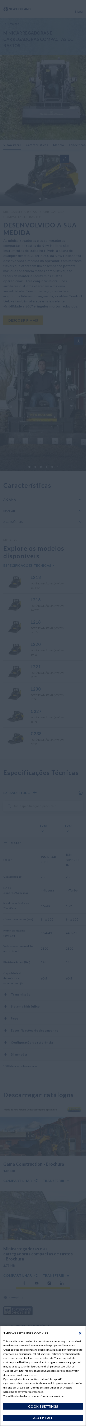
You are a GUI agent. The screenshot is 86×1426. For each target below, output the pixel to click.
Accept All (43, 1418)
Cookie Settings (43, 1406)
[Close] (80, 1333)
